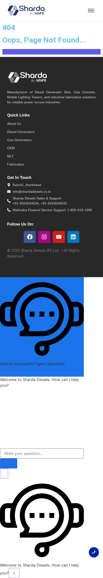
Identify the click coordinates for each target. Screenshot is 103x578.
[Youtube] (59, 237)
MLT (10, 156)
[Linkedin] (73, 237)
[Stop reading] (4, 473)
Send (8, 463)
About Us (14, 124)
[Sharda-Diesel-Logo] (26, 10)
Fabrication (15, 164)
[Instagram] (44, 237)
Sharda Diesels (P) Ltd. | (42, 250)
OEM (11, 148)
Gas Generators (19, 140)
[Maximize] (4, 372)
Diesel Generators (21, 132)
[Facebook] (30, 237)
